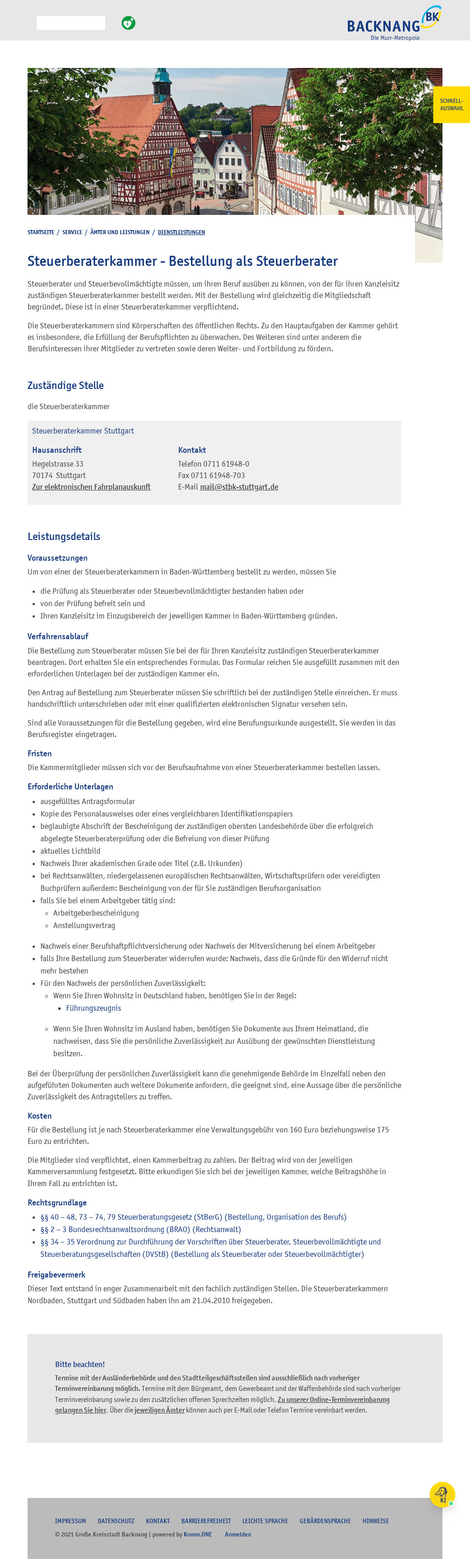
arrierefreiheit (206, 1521)
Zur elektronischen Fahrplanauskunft (91, 487)
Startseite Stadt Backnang (394, 28)
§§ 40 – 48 (57, 1216)
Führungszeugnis (93, 1008)
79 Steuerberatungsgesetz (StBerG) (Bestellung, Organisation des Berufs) (227, 1216)
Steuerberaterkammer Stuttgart (83, 430)
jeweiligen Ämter (159, 1410)
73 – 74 (91, 1216)
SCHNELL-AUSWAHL (452, 104)
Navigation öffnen (30, 27)
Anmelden (238, 1534)
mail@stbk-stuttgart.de (239, 487)
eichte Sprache (265, 1521)
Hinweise (376, 1521)
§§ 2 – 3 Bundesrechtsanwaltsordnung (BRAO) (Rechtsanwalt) (140, 1229)
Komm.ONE (198, 1534)
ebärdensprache (325, 1521)
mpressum (70, 1521)
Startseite (41, 232)
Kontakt (158, 1521)
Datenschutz (116, 1521)
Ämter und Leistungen (120, 232)
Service (72, 232)
